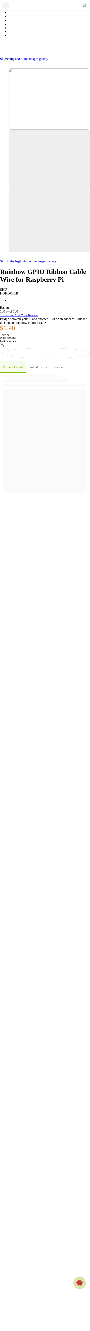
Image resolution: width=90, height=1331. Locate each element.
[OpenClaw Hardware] (79, 1283)
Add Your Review (26, 315)
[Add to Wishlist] (46, 353)
